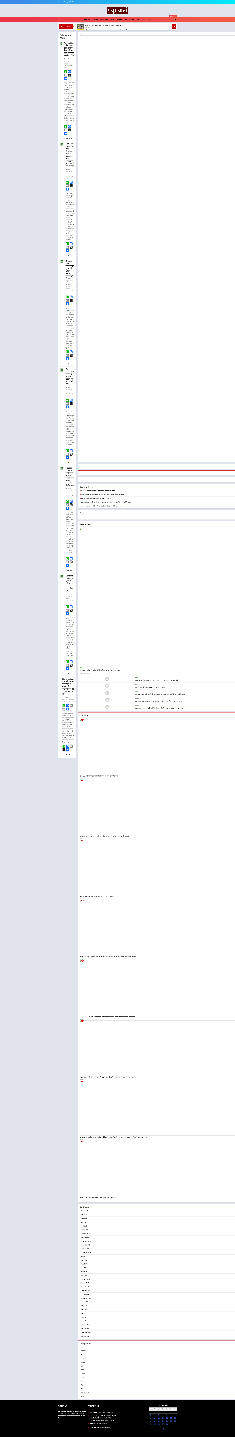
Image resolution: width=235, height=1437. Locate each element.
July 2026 (84, 1214)
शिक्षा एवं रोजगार (104, 19)
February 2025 (85, 1279)
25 (155, 1424)
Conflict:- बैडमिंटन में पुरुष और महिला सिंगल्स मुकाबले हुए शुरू (69, 583)
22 (171, 1421)
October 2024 (85, 1294)
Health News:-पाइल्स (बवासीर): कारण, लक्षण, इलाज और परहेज (98, 1197)
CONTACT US (146, 19)
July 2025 (84, 1260)
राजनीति (63, 144)
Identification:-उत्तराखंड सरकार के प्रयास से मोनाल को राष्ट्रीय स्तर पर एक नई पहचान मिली (68, 686)
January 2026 (85, 1237)
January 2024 (85, 1328)
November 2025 (86, 1245)
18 (155, 1421)
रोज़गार (82, 1381)
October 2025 (85, 1249)
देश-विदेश (119, 19)
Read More (67, 138)
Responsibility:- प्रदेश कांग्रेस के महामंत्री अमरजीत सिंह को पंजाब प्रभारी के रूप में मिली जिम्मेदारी (106, 502)
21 (167, 1421)
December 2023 (86, 1332)
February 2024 (85, 1325)
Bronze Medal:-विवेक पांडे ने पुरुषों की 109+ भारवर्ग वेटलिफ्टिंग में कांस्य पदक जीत (70, 271)
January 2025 (85, 1283)
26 (159, 1424)
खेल (126, 19)
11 (155, 1418)
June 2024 (84, 1309)
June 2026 (84, 1218)
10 (151, 1418)
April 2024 (84, 1317)
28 (167, 1424)
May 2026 (84, 1222)
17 (151, 1421)
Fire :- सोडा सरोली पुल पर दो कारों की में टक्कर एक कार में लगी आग (70, 376)
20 (163, 1421)
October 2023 (85, 1336)
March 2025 (84, 1275)
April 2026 (84, 1226)
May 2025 (84, 1268)
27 (163, 1424)
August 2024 (84, 1302)
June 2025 (84, 1264)
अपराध (112, 19)
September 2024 (86, 1298)
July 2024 (84, 1306)
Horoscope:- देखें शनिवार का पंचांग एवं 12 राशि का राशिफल (96, 498)
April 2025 (84, 1271)
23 (175, 1421)
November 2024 (86, 1290)
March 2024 (84, 1321)
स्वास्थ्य (81, 1200)
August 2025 (84, 1256)
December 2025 (86, 1241)
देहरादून (136, 691)
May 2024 (84, 1313)
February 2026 (85, 1233)
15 (171, 1418)
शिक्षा (82, 1389)
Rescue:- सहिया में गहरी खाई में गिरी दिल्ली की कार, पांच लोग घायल (103, 25)
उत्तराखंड (95, 19)
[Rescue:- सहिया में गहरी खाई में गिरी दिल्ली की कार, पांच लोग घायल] (80, 27)
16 (175, 1418)
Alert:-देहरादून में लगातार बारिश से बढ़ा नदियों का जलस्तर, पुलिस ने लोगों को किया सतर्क (102, 494)
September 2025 (86, 1252)
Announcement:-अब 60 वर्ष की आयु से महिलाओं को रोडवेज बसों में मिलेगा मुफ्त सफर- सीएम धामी (105, 506)
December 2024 (86, 1287)
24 (151, 1424)
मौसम (136, 677)
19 (159, 1421)
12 (159, 1418)
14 (167, 1418)
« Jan (160, 1429)
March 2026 (84, 1230)
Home (88, 19)
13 (163, 1418)
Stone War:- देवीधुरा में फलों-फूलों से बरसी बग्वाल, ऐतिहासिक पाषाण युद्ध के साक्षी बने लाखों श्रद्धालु (159, 708)
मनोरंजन (131, 19)
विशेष (138, 19)
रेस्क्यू (62, 369)
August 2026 (84, 1211)
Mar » (165, 1429)
